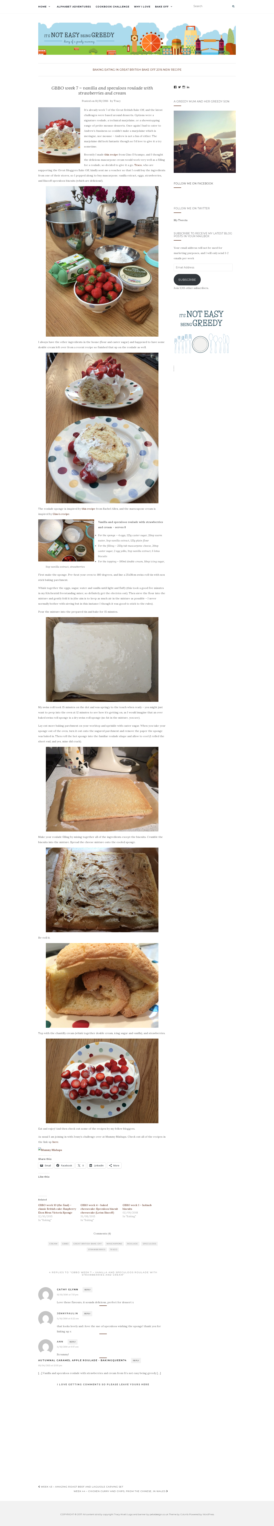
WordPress (208, 1514)
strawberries (96, 1249)
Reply (87, 1289)
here (55, 1142)
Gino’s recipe (61, 514)
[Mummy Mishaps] (102, 1150)
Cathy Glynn (67, 1289)
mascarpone (114, 1243)
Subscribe (187, 279)
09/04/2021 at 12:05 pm (50, 1365)
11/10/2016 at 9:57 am (68, 1346)
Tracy (117, 101)
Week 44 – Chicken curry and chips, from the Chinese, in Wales (120, 1491)
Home (42, 6)
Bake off (162, 6)
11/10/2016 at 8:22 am (68, 1318)
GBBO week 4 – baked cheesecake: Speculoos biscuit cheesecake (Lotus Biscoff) (99, 1208)
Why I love (142, 6)
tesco (113, 1249)
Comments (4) (102, 1233)
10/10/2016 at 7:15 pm (67, 1294)
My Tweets (181, 220)
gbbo (65, 1243)
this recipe (111, 154)
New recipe (172, 69)
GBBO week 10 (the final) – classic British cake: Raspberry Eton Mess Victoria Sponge (57, 1208)
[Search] (233, 6)
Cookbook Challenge (112, 6)
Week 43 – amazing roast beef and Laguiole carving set (81, 1486)
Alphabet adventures (74, 6)
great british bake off (87, 1243)
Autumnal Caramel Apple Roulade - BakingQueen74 (82, 1360)
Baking (98, 69)
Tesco (138, 165)
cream (53, 1243)
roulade (132, 1243)
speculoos (149, 1243)
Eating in (111, 69)
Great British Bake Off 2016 (140, 69)
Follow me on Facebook (193, 183)
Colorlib (184, 1514)
